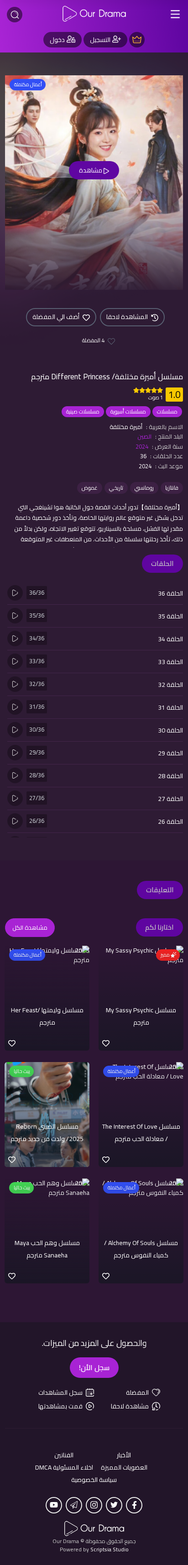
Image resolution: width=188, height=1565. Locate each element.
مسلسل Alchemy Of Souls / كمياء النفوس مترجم (141, 1249)
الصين (144, 436)
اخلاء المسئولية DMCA (64, 1467)
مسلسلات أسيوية (128, 411)
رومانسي (144, 487)
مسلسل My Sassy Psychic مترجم (141, 1016)
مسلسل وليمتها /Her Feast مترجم (47, 1016)
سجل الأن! (94, 1367)
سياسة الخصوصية (94, 1480)
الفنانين (63, 1455)
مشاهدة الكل (29, 927)
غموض (90, 487)
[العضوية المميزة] (137, 39)
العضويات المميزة (124, 1467)
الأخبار (124, 1455)
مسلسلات (167, 411)
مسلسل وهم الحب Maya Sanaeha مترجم (47, 1249)
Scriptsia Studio (109, 1549)
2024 (142, 446)
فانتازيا (171, 487)
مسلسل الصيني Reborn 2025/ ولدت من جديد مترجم (47, 1132)
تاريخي (116, 487)
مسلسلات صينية (82, 411)
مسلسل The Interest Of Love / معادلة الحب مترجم (141, 1132)
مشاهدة (91, 170)
